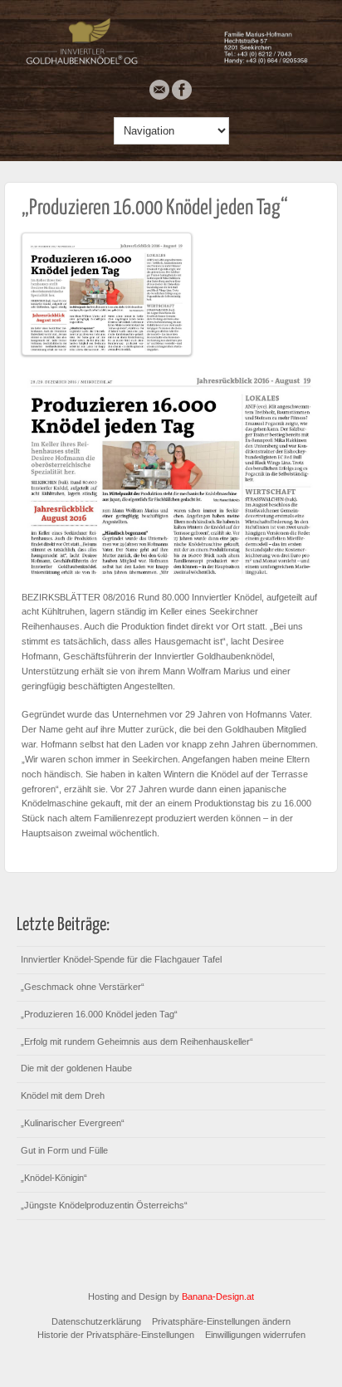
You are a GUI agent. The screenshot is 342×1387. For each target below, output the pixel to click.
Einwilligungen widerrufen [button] (255, 1335)
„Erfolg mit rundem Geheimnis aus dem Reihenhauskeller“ (137, 1041)
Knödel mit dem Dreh (63, 1095)
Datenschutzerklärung (96, 1321)
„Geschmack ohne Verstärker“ (82, 987)
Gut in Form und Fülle (64, 1150)
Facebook (182, 90)
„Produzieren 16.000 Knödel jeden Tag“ (155, 208)
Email (159, 90)
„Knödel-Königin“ (54, 1178)
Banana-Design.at (218, 1296)
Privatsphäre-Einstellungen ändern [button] (221, 1321)
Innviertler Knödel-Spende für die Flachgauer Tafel (121, 959)
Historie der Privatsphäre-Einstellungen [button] (115, 1335)
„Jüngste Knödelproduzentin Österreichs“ (104, 1205)
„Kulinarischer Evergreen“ (73, 1123)
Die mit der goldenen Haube (76, 1068)
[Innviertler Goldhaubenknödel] (171, 62)
